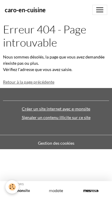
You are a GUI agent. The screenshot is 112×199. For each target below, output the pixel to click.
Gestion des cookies (56, 143)
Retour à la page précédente (28, 81)
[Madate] (56, 191)
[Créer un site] (21, 191)
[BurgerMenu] (99, 10)
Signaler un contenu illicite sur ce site (56, 117)
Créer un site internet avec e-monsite (56, 108)
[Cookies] (12, 187)
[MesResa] (91, 191)
